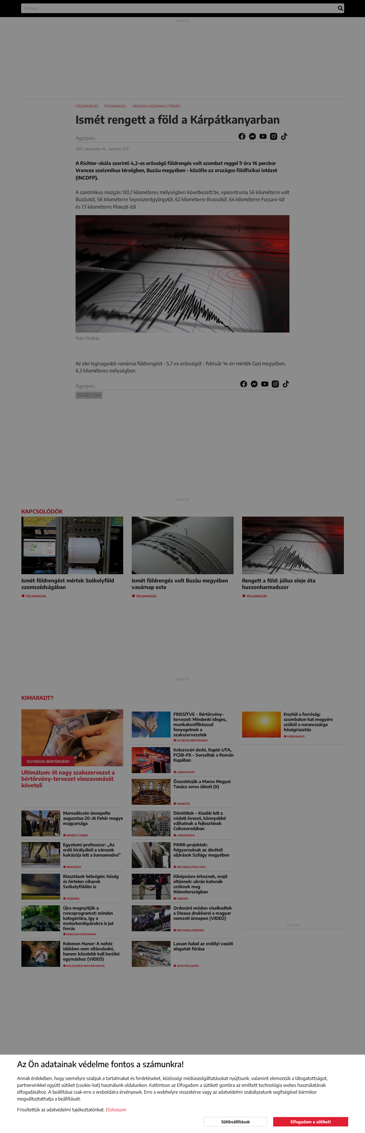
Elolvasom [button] (116, 1109)
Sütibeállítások (235, 1121)
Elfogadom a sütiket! (311, 1121)
